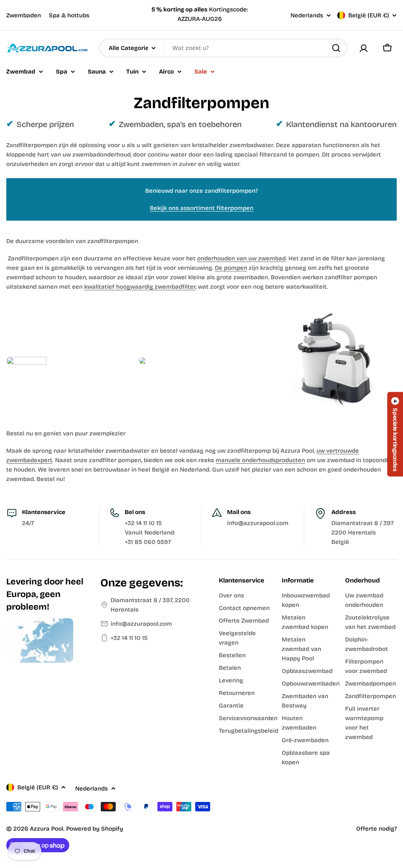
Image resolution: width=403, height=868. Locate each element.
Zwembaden (23, 15)
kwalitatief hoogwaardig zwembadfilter (140, 286)
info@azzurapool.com (141, 623)
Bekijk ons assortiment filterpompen (201, 208)
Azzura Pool (46, 828)
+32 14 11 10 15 (129, 637)
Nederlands (306, 15)
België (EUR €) (368, 15)
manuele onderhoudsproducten (260, 460)
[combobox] (223, 48)
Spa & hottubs (69, 15)
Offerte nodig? (376, 828)
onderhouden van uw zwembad (241, 258)
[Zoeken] (336, 48)
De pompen (231, 267)
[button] (395, 434)
